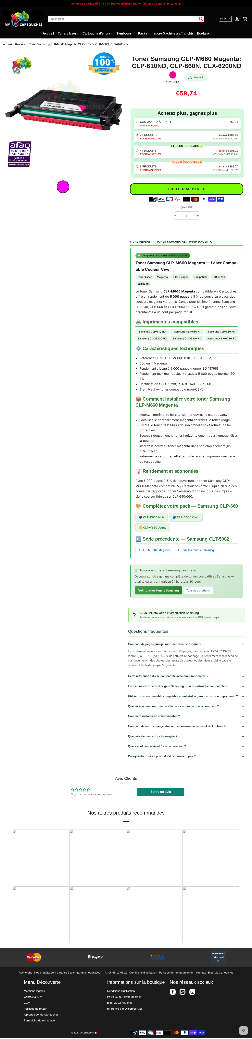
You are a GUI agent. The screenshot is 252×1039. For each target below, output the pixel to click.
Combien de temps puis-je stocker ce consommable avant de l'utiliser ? (177, 726)
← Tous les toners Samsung (196, 550)
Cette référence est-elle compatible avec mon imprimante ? (168, 676)
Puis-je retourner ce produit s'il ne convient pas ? (162, 756)
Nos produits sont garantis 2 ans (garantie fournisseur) (68, 972)
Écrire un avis (160, 791)
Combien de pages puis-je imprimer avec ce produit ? (164, 644)
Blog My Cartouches (220, 972)
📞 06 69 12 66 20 (115, 972)
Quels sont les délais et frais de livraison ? (157, 746)
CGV (27, 1002)
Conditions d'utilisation (143, 972)
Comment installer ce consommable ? (154, 716)
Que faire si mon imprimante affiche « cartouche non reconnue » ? (173, 706)
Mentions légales (34, 990)
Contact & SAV (33, 996)
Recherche (25, 972)
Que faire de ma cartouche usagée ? (152, 736)
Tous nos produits (198, 590)
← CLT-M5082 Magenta (154, 550)
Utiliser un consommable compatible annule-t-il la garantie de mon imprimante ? (183, 696)
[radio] (187, 123)
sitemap (201, 972)
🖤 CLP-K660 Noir (151, 517)
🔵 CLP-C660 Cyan (185, 517)
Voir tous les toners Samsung (158, 590)
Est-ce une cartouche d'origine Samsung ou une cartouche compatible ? (177, 686)
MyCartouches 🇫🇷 (88, 1033)
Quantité (187, 207)
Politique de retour (35, 1008)
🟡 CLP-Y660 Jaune (153, 527)
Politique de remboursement (176, 972)
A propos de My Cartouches (41, 1014)
